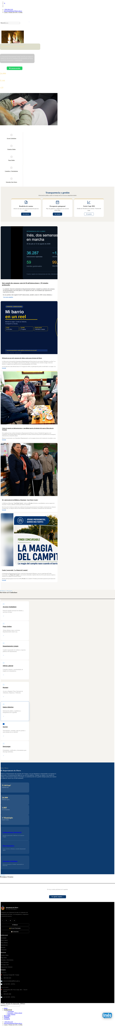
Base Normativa (8, 846)
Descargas (6, 746)
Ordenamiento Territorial (12, 832)
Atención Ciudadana (10, 861)
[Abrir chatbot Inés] (107, 1015)
